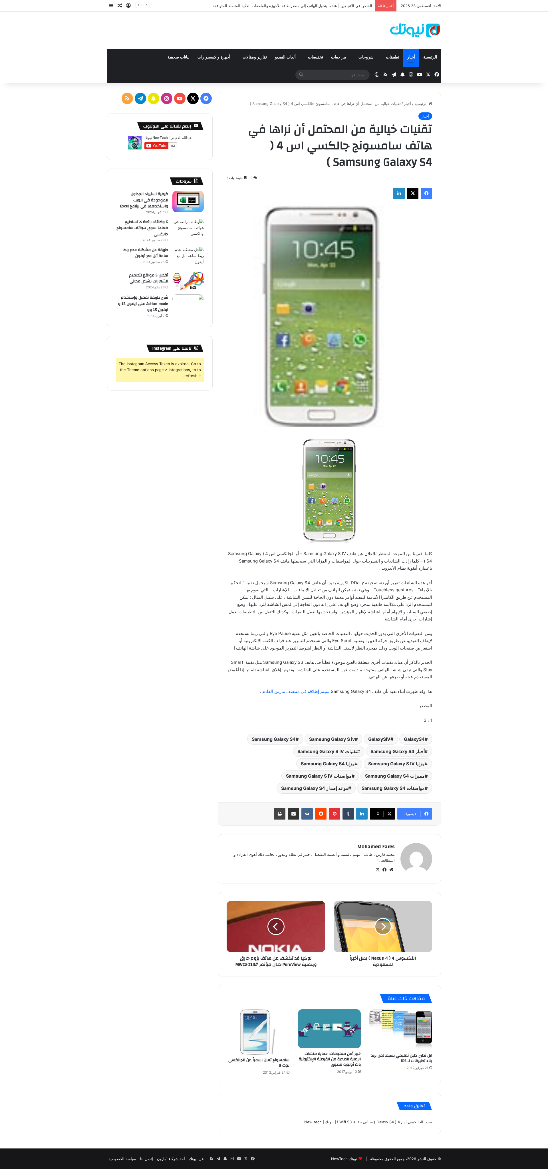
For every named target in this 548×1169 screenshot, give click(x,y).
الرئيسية (430, 57)
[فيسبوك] (426, 193)
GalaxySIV (379, 739)
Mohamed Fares (376, 846)
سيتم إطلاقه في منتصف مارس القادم (296, 691)
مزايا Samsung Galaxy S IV (396, 763)
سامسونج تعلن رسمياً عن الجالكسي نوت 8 (258, 1062)
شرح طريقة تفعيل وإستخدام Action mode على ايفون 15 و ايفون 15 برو (143, 304)
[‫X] (412, 193)
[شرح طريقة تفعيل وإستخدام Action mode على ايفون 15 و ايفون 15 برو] (188, 305)
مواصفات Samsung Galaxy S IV (319, 776)
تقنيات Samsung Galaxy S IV (327, 751)
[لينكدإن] (399, 193)
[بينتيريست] (334, 814)
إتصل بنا (146, 1158)
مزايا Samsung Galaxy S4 (328, 763)
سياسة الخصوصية (122, 1158)
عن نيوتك (196, 1158)
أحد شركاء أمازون (171, 1158)
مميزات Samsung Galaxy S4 (395, 776)
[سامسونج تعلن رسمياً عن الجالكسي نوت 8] (258, 1032)
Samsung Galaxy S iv (332, 739)
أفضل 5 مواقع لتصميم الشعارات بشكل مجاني (148, 278)
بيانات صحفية (179, 57)
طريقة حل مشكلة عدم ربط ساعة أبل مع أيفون (145, 253)
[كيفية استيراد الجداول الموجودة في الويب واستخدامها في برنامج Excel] (188, 201)
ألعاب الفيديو (286, 57)
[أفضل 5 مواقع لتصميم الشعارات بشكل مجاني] (188, 281)
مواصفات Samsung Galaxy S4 (393, 788)
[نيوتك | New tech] (415, 30)
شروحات (366, 57)
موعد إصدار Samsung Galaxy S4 (314, 788)
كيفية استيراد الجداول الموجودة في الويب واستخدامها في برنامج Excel (144, 200)
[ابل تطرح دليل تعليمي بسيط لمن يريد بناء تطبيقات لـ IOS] (400, 1029)
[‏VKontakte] (307, 814)
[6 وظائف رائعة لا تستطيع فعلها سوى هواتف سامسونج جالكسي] (188, 229)
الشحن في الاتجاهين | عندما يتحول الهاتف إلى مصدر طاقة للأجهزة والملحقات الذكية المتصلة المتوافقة (292, 5)
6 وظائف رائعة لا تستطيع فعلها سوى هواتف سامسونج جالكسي (142, 228)
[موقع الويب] (391, 869)
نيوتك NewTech (344, 1158)
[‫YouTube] (180, 98)
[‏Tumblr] (348, 814)
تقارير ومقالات (255, 57)
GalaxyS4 (414, 739)
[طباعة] (279, 814)
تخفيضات (315, 57)
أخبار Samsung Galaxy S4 (397, 751)
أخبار (411, 57)
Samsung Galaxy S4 (274, 739)
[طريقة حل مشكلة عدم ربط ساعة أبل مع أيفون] (188, 257)
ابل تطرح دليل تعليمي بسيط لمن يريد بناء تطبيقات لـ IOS (401, 1058)
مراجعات (339, 57)
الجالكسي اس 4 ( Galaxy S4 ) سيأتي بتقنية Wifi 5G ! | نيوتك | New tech (363, 1122)
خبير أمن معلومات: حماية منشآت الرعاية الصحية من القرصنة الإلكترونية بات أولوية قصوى (330, 1059)
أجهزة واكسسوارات (214, 57)
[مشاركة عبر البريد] (293, 814)
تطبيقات (392, 57)
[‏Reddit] (321, 814)
